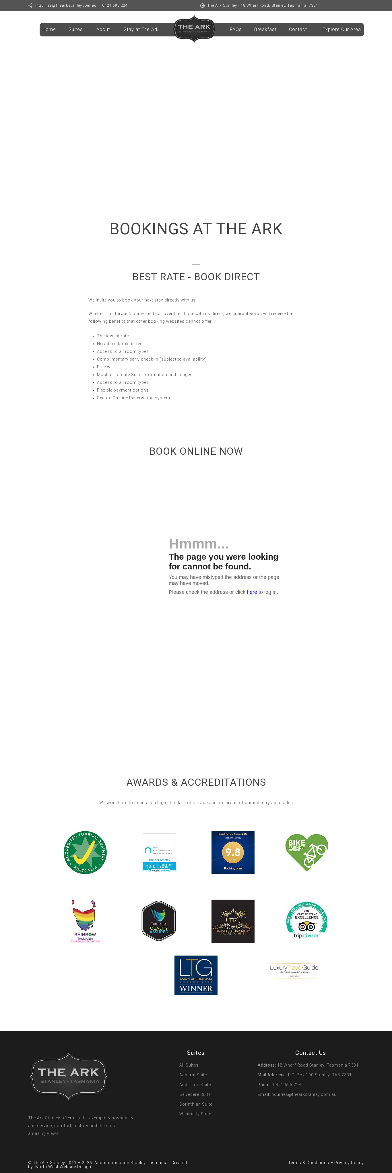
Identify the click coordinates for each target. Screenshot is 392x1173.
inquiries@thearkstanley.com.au (65, 5)
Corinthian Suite (195, 1104)
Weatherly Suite (195, 1114)
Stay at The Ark (141, 29)
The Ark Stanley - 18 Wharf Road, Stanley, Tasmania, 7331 (262, 5)
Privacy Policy (349, 1162)
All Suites (189, 1065)
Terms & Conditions (308, 1162)
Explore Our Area (342, 29)
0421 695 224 (114, 5)
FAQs (236, 29)
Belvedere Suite (195, 1094)
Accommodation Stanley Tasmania (131, 1162)
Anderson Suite (195, 1084)
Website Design (75, 1166)
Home (49, 29)
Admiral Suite (193, 1075)
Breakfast (265, 29)
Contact (298, 29)
